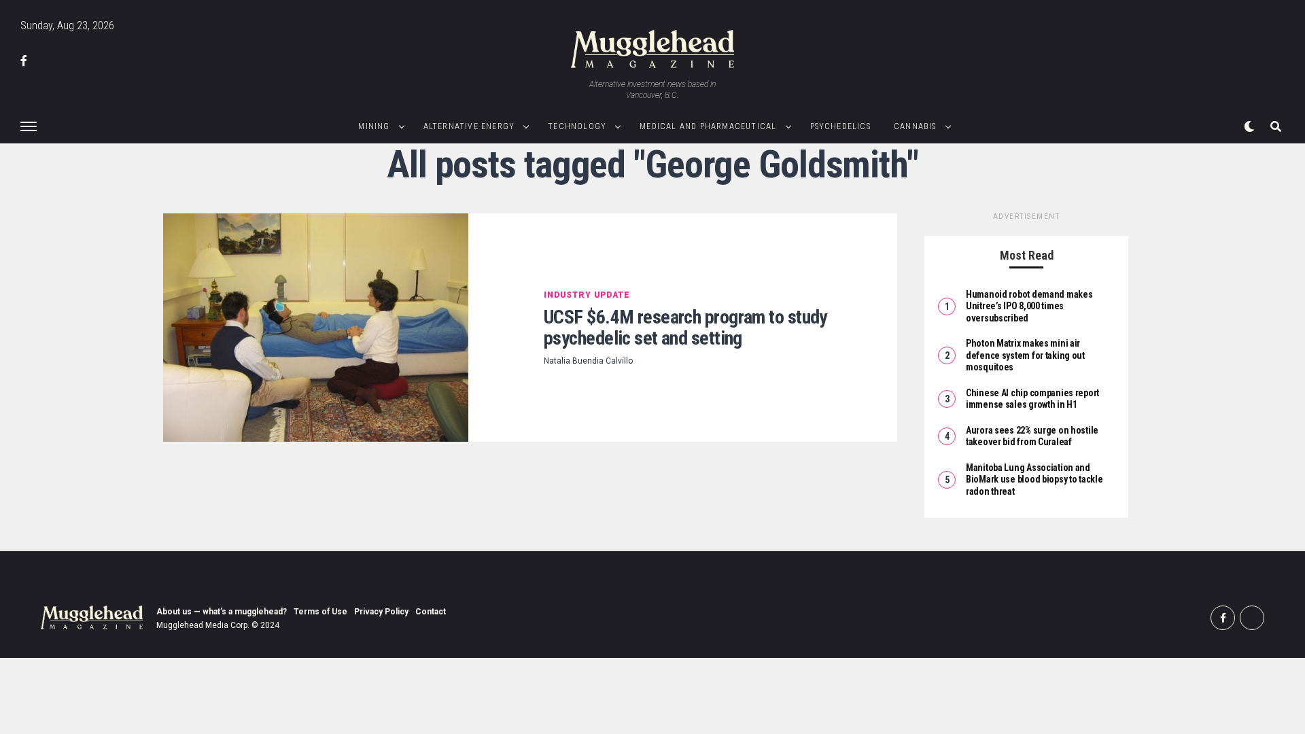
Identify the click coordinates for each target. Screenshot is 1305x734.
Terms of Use (320, 611)
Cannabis (915, 126)
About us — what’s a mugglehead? (221, 611)
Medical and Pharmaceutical (708, 126)
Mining (373, 126)
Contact (430, 611)
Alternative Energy (469, 126)
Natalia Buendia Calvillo (588, 361)
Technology (577, 126)
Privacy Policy (381, 611)
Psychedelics (840, 126)
